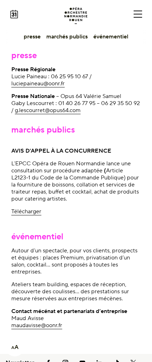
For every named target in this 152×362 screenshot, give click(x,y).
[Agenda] (14, 14)
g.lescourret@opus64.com (48, 110)
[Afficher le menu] (137, 14)
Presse (32, 36)
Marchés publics (67, 36)
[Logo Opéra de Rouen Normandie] (75, 15)
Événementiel (110, 36)
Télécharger (26, 211)
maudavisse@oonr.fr (36, 325)
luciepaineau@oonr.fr (38, 83)
